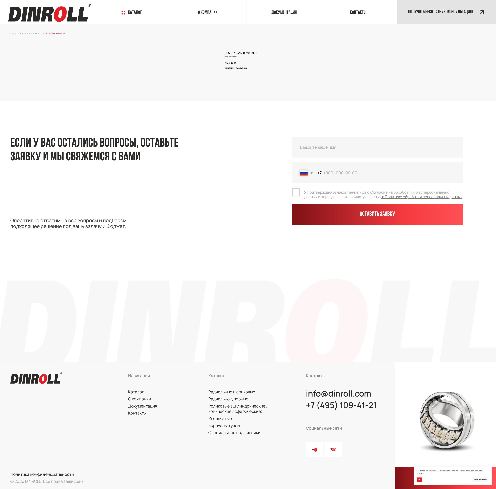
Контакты (358, 12)
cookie (433, 470)
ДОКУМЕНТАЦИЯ (284, 12)
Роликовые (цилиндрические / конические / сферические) (238, 408)
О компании (139, 399)
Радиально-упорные (228, 399)
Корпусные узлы (224, 425)
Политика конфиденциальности (42, 474)
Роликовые (34, 33)
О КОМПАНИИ (208, 12)
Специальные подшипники (234, 432)
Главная (12, 33)
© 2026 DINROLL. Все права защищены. (47, 481)
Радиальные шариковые (231, 392)
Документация (142, 406)
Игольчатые (220, 418)
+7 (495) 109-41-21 (341, 405)
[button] (446, 12)
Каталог (135, 12)
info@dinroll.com (338, 393)
